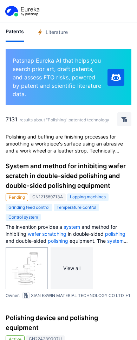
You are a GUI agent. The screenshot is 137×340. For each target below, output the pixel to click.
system (72, 227)
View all (71, 268)
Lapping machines (88, 196)
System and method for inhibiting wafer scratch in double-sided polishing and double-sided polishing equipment (66, 175)
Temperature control (76, 207)
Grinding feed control (29, 207)
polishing (115, 234)
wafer (34, 234)
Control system (23, 217)
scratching (54, 234)
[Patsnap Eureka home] (21, 11)
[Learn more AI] (115, 77)
